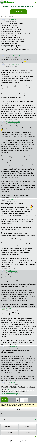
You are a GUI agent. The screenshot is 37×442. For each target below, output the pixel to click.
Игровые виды (9, 426)
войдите (3, 405)
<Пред (4, 399)
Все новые (18, 12)
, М (12, 19)
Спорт (27, 426)
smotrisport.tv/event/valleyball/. (10, 394)
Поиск (3, 414)
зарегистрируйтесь (15, 405)
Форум (9, 432)
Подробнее (9, 389)
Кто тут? (3, 419)
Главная (27, 432)
